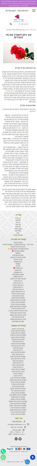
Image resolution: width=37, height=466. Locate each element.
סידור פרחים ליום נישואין (18, 315)
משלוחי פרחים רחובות (18, 399)
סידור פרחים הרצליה (18, 309)
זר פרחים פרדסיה (18, 289)
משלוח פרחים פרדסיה (18, 344)
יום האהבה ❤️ (18, 268)
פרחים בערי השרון (18, 329)
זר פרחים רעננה (18, 367)
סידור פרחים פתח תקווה (18, 319)
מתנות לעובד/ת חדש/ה (18, 257)
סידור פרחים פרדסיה (18, 346)
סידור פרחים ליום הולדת (18, 313)
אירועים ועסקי (18, 276)
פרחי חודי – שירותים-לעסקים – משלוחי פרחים (18, 244)
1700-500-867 (17, 421)
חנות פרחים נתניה (18, 296)
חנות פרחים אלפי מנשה (18, 388)
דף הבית (18, 218)
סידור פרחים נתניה (18, 317)
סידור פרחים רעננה (18, 371)
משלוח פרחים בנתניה (18, 302)
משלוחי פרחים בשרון (18, 337)
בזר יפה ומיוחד (11, 91)
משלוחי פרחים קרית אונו (18, 403)
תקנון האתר (18, 229)
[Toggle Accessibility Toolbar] (32, 457)
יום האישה (18, 270)
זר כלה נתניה (18, 281)
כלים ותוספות (18, 262)
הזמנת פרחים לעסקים (18, 247)
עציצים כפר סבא (18, 361)
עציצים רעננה (18, 373)
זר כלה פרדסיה (18, 283)
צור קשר (18, 224)
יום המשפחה (18, 272)
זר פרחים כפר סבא (18, 354)
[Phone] (3, 451)
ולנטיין (18, 266)
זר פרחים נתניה (18, 287)
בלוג (18, 233)
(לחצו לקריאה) (22, 3)
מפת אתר (18, 231)
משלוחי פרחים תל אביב (18, 378)
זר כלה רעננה (18, 376)
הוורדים (18, 128)
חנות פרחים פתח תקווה (18, 300)
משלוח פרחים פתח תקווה (18, 306)
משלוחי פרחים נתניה (18, 393)
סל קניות (18, 227)
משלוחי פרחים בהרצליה (18, 335)
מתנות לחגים (18, 242)
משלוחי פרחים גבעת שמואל (18, 401)
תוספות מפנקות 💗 (18, 251)
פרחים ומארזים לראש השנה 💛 (18, 249)
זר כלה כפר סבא (18, 363)
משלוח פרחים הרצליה (18, 304)
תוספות (18, 253)
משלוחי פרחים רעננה (18, 333)
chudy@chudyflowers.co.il (17, 424)
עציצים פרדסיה (18, 348)
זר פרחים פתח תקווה (18, 291)
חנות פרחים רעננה (18, 365)
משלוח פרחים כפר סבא (18, 356)
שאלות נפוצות (18, 235)
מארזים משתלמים (18, 274)
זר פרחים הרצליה (18, 285)
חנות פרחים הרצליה (18, 294)
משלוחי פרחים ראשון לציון (18, 395)
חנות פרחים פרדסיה (18, 339)
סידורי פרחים (18, 259)
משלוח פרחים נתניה (18, 298)
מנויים (18, 222)
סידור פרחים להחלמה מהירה (18, 311)
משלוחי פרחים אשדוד (18, 397)
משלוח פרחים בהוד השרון (18, 406)
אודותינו (18, 220)
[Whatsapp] (3, 457)
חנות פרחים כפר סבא (18, 352)
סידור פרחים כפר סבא (18, 359)
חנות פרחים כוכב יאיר (18, 391)
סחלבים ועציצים (18, 255)
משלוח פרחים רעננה (18, 369)
